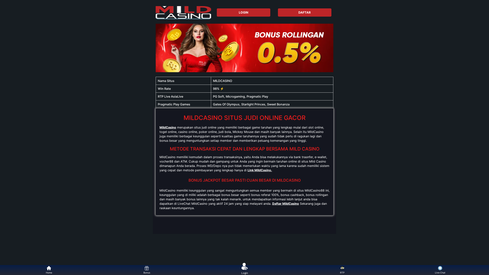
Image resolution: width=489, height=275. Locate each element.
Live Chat (440, 272)
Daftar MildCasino (285, 203)
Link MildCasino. (260, 170)
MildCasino (167, 127)
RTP (342, 272)
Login (244, 272)
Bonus (146, 272)
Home (49, 272)
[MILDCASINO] (183, 12)
